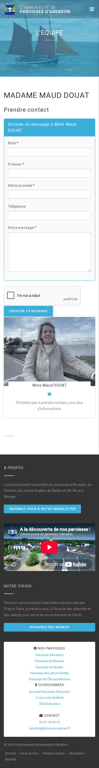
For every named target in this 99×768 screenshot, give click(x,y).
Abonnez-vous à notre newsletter (42, 509)
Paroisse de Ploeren (49, 661)
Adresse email (21, 185)
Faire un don (29, 753)
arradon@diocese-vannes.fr (49, 728)
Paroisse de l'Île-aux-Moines (49, 679)
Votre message (22, 228)
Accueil (10, 753)
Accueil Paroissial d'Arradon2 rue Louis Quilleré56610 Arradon (49, 698)
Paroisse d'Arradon (49, 655)
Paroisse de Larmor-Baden (49, 673)
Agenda (10, 759)
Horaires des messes (49, 627)
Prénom (16, 164)
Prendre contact (53, 753)
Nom (13, 143)
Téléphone (17, 206)
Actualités (76, 753)
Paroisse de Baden (49, 667)
